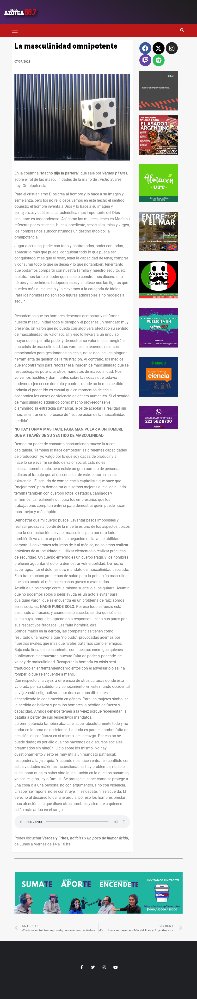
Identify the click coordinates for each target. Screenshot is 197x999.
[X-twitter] (159, 48)
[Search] (182, 30)
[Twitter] (92, 967)
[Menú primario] (17, 30)
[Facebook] (145, 48)
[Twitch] (145, 60)
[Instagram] (172, 48)
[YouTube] (115, 967)
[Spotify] (159, 60)
